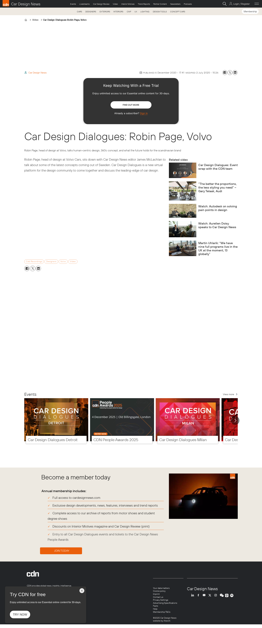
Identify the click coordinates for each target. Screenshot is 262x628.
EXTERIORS (105, 11)
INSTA (216, 595)
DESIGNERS (90, 11)
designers (51, 261)
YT (205, 595)
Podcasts (188, 4)
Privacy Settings (160, 600)
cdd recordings (34, 261)
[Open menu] (257, 3)
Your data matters (161, 588)
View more (228, 394)
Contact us (158, 597)
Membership (250, 11)
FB (199, 595)
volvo (63, 261)
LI (193, 595)
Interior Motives (127, 4)
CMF (129, 11)
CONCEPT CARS (177, 11)
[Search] (225, 4)
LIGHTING (144, 11)
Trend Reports (144, 4)
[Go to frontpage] (21, 3)
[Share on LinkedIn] (235, 72)
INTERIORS (118, 11)
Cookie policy (159, 591)
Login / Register (241, 3)
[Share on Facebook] (224, 72)
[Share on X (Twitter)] (229, 72)
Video (115, 4)
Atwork (166, 620)
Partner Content (160, 4)
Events (73, 4)
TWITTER (210, 595)
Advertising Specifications (165, 603)
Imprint (156, 594)
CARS (79, 11)
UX (135, 11)
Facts (155, 605)
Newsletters (175, 4)
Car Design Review (101, 4)
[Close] (81, 590)
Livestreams (84, 4)
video (73, 261)
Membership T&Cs (161, 612)
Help (155, 609)
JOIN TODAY (61, 550)
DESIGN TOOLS (160, 11)
